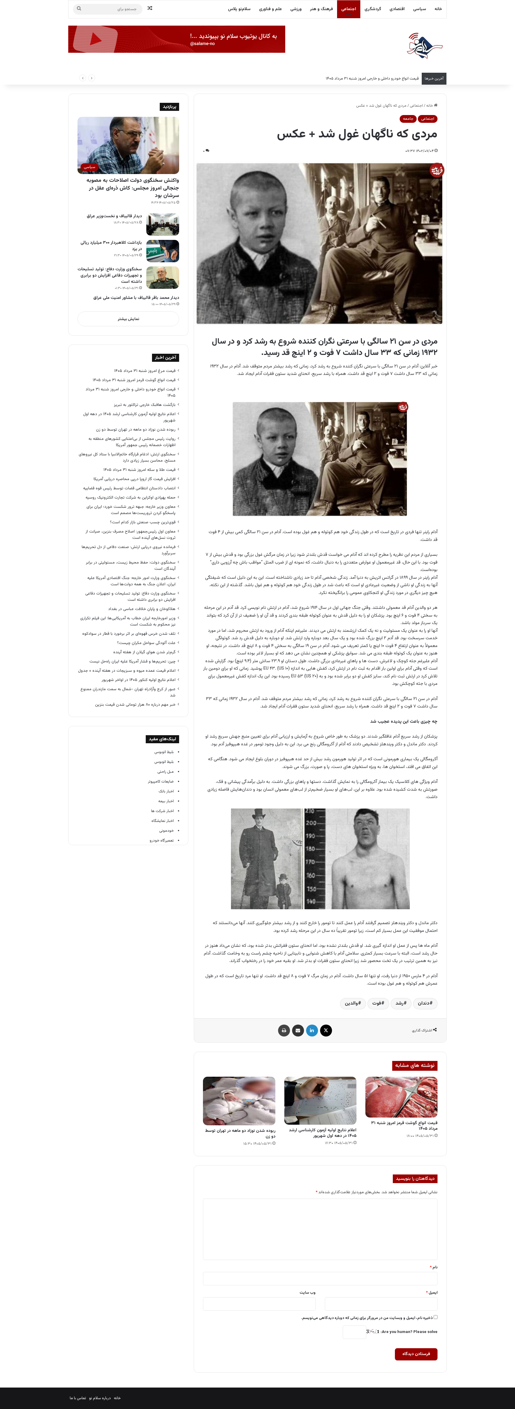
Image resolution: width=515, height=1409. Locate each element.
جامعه (408, 119)
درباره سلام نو (100, 1398)
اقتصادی (397, 9)
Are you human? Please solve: (409, 1332)
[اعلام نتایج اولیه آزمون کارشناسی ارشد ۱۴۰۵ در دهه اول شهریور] (320, 1101)
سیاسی (419, 9)
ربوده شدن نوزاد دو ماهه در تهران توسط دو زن (240, 1134)
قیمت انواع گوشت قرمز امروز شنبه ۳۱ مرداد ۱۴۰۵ (404, 1126)
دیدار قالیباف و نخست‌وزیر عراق (114, 216)
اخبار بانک (166, 791)
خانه (438, 9)
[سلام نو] (424, 46)
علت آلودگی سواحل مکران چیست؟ (146, 643)
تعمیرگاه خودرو (162, 841)
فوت (376, 1003)
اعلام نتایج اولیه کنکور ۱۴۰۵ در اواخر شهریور (139, 680)
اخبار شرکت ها (162, 811)
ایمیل (432, 1293)
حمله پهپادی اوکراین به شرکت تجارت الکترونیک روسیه (131, 497)
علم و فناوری (270, 9)
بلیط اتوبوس (164, 752)
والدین (351, 1003)
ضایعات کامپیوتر (161, 782)
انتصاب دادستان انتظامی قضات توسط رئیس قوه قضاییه (129, 488)
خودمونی (166, 831)
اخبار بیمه (166, 801)
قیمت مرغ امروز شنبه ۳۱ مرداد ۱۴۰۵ (145, 371)
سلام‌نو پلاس (239, 9)
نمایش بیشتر (128, 319)
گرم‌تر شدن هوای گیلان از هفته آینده (144, 652)
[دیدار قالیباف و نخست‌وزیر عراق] (162, 224)
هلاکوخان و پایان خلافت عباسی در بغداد (142, 609)
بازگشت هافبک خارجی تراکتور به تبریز (145, 405)
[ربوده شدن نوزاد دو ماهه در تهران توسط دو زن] (239, 1101)
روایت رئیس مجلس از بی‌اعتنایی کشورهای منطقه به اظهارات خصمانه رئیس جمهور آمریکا (132, 442)
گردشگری (372, 9)
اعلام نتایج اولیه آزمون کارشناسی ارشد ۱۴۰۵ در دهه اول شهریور (322, 1133)
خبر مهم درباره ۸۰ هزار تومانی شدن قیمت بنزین (135, 705)
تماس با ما (78, 1398)
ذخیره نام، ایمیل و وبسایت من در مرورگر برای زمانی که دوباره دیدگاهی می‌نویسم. (367, 1318)
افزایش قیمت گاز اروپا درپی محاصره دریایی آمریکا (135, 479)
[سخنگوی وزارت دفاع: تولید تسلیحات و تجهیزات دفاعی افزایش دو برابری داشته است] (162, 277)
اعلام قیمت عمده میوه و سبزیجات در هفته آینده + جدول (127, 671)
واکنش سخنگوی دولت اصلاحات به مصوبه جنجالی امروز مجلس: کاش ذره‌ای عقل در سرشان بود (132, 188)
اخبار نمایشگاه (162, 821)
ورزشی (296, 9)
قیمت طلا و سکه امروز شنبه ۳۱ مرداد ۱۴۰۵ (139, 470)
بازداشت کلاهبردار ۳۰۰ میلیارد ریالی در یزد (111, 246)
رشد (399, 1003)
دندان (423, 1003)
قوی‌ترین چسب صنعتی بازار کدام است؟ (143, 522)
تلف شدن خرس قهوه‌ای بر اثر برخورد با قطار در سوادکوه (128, 634)
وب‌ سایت (308, 1293)
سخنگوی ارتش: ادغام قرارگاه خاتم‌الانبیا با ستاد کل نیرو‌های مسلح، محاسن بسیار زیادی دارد (127, 457)
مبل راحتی (165, 772)
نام (434, 1267)
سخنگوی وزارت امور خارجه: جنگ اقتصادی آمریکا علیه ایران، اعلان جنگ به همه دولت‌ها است (131, 581)
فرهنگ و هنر (321, 9)
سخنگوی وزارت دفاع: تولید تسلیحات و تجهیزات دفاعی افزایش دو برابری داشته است (109, 275)
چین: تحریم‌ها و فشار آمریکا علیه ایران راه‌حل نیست (132, 661)
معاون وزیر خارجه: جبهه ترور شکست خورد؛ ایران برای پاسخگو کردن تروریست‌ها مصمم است (131, 510)
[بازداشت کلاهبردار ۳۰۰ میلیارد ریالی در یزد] (162, 251)
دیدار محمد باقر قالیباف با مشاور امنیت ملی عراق (136, 298)
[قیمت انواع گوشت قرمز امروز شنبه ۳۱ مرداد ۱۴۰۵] (401, 1097)
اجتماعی (348, 9)
